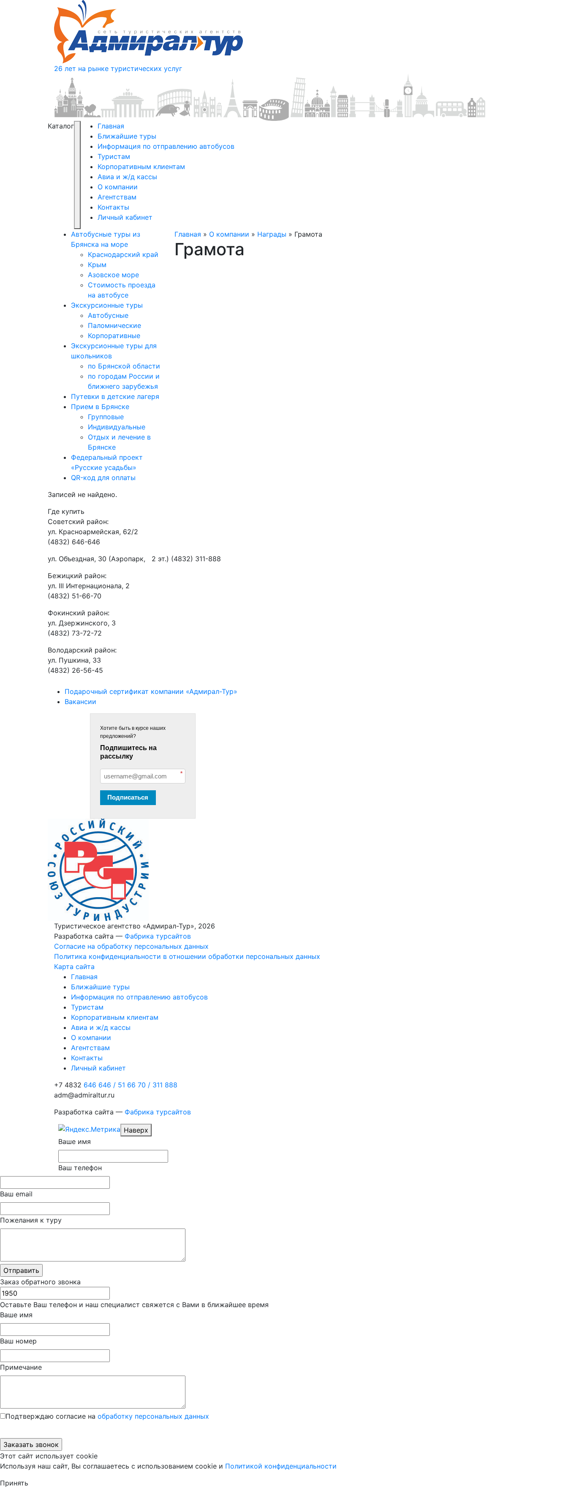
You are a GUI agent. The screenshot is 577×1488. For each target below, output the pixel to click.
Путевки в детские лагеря (115, 396)
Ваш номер (18, 1341)
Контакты (113, 207)
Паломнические (114, 325)
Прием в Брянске (100, 406)
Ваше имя (74, 1141)
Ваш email (16, 1194)
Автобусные (108, 315)
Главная (111, 126)
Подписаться (127, 797)
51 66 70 (134, 1085)
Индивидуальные (116, 427)
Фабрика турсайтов (158, 936)
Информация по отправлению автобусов (166, 146)
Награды (271, 234)
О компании (118, 187)
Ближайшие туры (127, 136)
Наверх (136, 1130)
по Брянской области (124, 366)
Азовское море (113, 274)
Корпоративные (114, 335)
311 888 (164, 1085)
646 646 (100, 1085)
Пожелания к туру (31, 1220)
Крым (97, 264)
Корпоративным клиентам (141, 166)
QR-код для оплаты (103, 477)
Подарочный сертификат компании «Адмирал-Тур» (151, 691)
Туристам (114, 156)
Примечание (21, 1367)
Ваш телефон (80, 1167)
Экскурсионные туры (107, 305)
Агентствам (117, 197)
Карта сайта (74, 966)
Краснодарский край (123, 254)
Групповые (106, 416)
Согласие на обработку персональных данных (131, 946)
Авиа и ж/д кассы (127, 176)
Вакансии (80, 701)
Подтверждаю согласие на (107, 1416)
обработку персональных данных (153, 1416)
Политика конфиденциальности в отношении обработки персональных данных (187, 956)
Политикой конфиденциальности (281, 1466)
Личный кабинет (125, 217)
